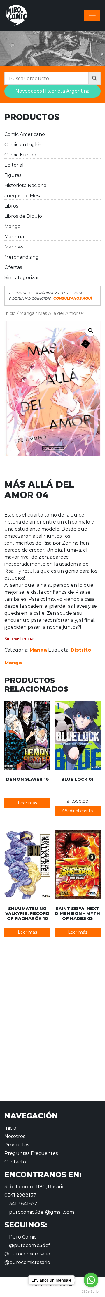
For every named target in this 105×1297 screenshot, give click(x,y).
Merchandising (21, 257)
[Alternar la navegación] (92, 15)
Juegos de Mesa (23, 195)
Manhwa (14, 247)
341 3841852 (22, 1203)
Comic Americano (24, 134)
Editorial (14, 165)
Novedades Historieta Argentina (52, 91)
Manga (12, 226)
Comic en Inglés (22, 144)
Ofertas (13, 267)
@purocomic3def (29, 1245)
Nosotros (14, 1136)
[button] (90, 330)
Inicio (10, 313)
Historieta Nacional (26, 185)
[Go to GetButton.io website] (91, 1291)
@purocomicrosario (27, 1254)
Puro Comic (22, 1237)
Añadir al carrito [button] (77, 811)
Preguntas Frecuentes (31, 1153)
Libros (11, 206)
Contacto (15, 1162)
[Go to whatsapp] (91, 1280)
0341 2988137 (20, 1195)
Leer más (27, 803)
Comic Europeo (22, 155)
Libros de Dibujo (23, 216)
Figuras (12, 175)
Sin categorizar (21, 277)
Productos (16, 1145)
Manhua (14, 236)
